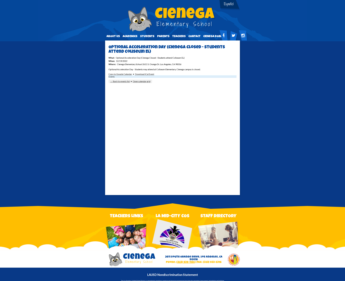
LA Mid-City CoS (172, 216)
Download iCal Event (144, 74)
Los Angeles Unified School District (233, 259)
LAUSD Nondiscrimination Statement (172, 275)
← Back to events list (120, 81)
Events (111, 76)
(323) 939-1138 (185, 262)
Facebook (225, 39)
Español (229, 3)
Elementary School (184, 18)
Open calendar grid (141, 81)
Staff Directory (218, 216)
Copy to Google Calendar (120, 74)
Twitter (234, 39)
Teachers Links (126, 216)
